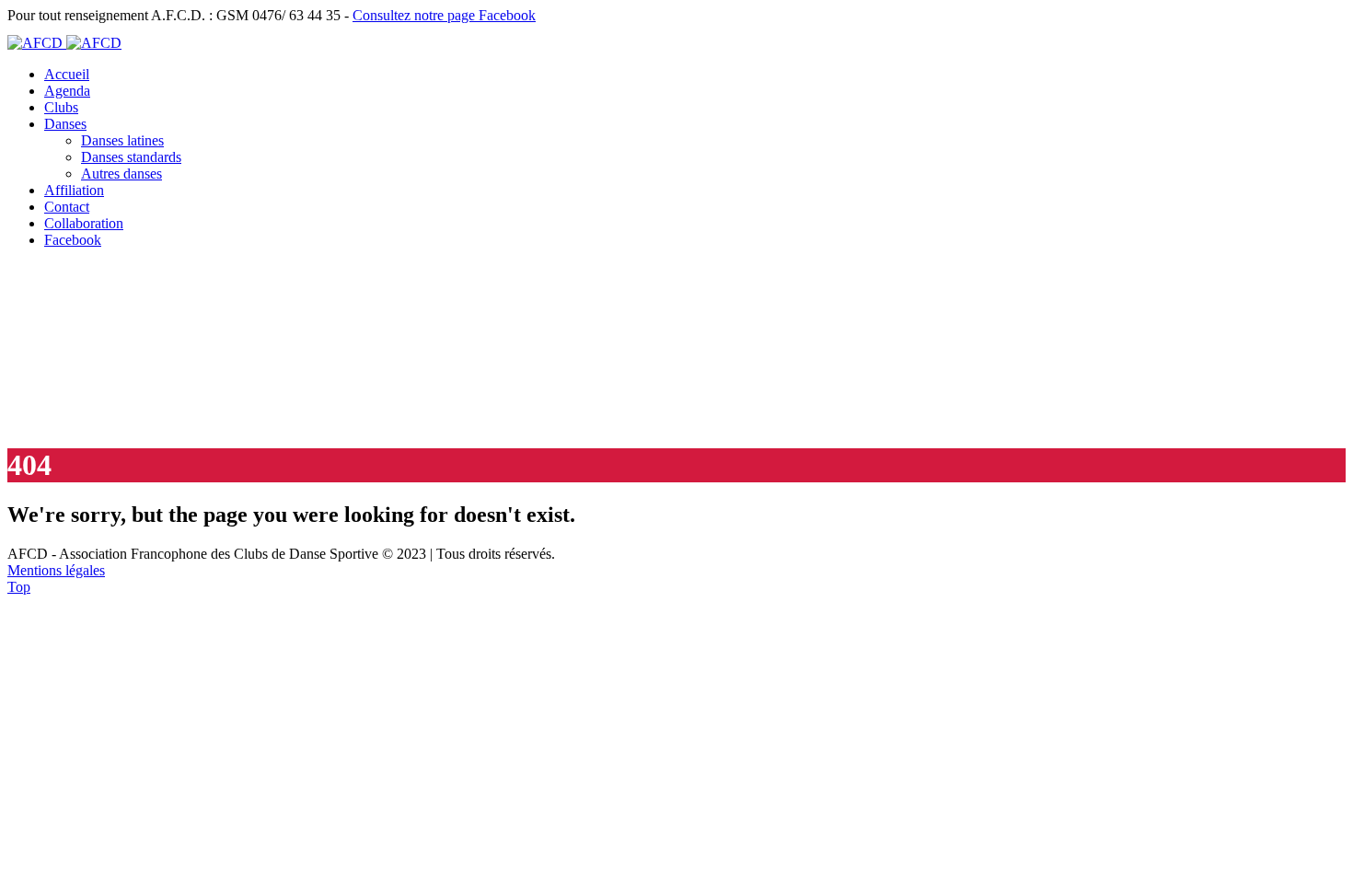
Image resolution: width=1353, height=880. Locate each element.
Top (18, 587)
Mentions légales (56, 570)
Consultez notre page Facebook (444, 15)
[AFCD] (64, 43)
